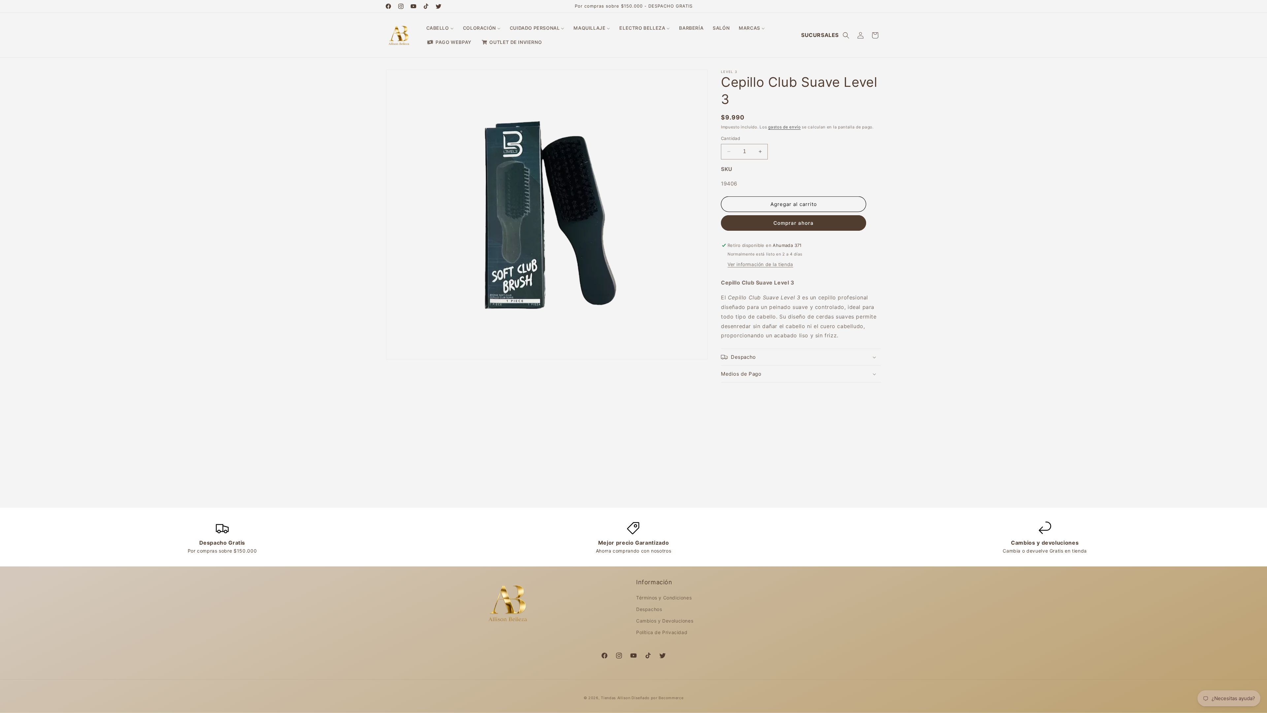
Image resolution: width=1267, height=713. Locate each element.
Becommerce (671, 698)
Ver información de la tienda (760, 264)
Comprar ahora (793, 223)
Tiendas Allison (616, 698)
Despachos (649, 609)
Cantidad (730, 138)
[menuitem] (440, 28)
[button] (846, 35)
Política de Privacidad (661, 632)
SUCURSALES (820, 35)
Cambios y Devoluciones (664, 621)
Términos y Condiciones (664, 597)
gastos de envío (784, 126)
